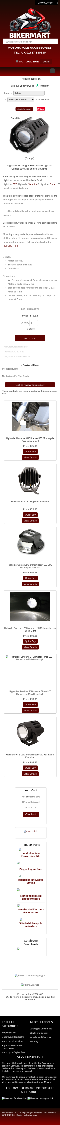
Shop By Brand (9, 1032)
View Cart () (45, 3)
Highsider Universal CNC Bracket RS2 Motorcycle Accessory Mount (30, 439)
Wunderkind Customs (40, 1037)
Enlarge (29, 158)
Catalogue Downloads (41, 1028)
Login (46, 61)
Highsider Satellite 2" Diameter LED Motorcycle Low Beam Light (30, 629)
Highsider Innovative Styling (30, 881)
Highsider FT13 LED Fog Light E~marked (30, 501)
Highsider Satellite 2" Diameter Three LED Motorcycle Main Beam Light (30, 692)
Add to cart (30, 338)
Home (7, 93)
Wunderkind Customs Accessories (31, 911)
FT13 (15, 184)
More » (47, 1082)
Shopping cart (33, 796)
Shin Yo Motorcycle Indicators (30, 924)
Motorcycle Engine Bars (13, 1052)
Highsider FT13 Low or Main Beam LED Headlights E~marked (30, 756)
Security (34, 1041)
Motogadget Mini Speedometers (31, 897)
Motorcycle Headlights (13, 1037)
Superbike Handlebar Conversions (12, 1046)
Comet (53, 184)
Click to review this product (30, 384)
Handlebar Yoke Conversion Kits (30, 854)
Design (19, 1115)
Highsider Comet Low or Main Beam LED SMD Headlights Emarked (30, 566)
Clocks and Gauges (39, 1033)
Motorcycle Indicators (12, 1041)
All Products (44, 99)
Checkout (30, 814)
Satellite (32, 184)
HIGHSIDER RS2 (10, 246)
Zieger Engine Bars (30, 868)
